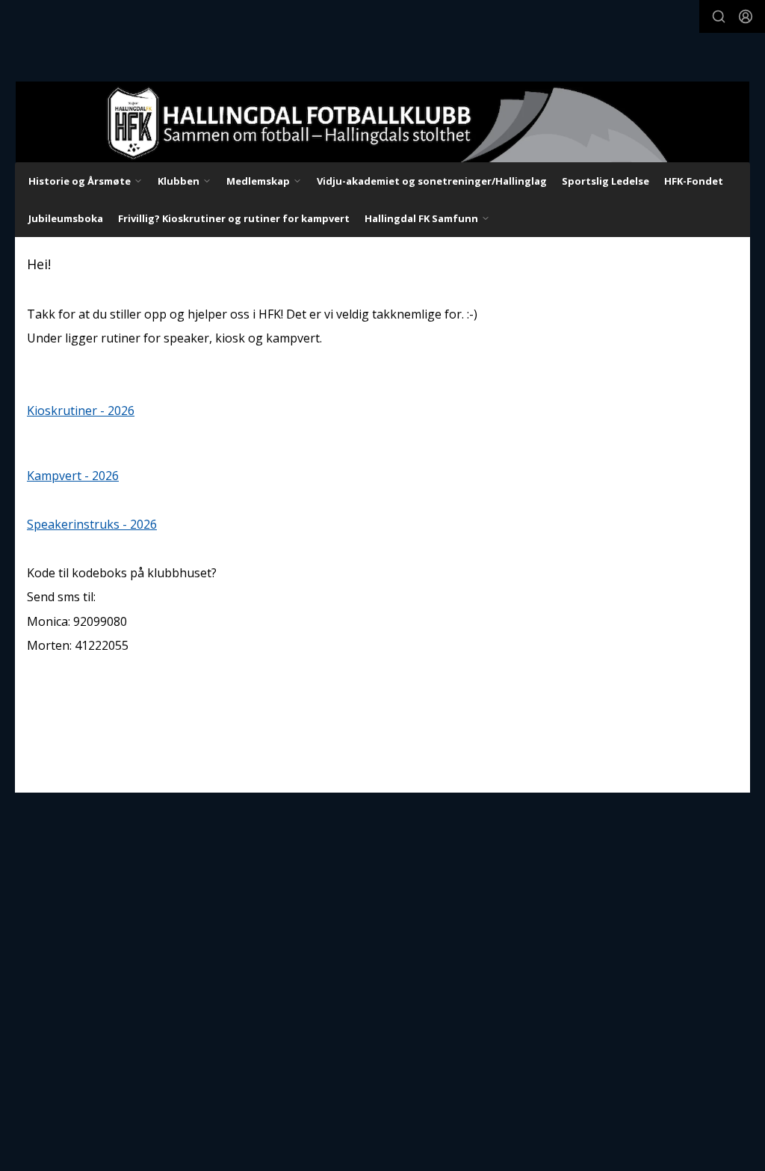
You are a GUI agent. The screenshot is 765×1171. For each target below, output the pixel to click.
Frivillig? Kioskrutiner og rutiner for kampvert (234, 218)
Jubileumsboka (65, 218)
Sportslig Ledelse (605, 181)
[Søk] (718, 16)
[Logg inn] (745, 16)
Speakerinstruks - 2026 (92, 524)
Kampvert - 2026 (73, 475)
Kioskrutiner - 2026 (80, 410)
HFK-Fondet (693, 181)
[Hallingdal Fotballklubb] (382, 122)
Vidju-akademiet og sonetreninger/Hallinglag (432, 181)
